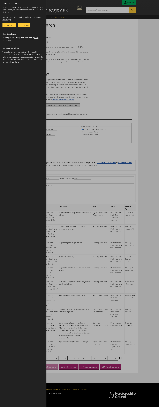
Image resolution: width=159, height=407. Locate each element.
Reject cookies (24, 25)
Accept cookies (9, 25)
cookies (5, 20)
